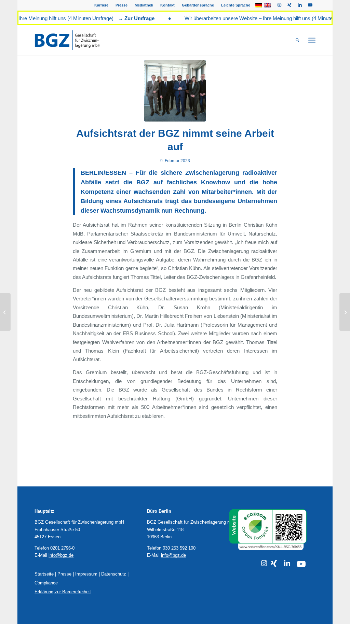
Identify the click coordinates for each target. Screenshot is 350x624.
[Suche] (297, 40)
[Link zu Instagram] (279, 5)
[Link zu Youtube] (310, 5)
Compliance (46, 582)
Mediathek (144, 5)
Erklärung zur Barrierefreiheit (63, 591)
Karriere (101, 5)
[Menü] (311, 40)
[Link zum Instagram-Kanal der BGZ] (264, 563)
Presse (121, 5)
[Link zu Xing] (290, 5)
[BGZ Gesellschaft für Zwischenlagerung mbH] (76, 40)
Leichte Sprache (235, 5)
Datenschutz (113, 574)
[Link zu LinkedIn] (300, 5)
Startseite (44, 574)
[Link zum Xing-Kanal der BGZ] (274, 563)
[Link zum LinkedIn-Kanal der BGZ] (287, 563)
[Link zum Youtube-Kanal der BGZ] (301, 564)
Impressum (86, 574)
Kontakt (167, 5)
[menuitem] (101, 5)
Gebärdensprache (198, 5)
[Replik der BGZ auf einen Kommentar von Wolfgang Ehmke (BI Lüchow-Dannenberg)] (344, 312)
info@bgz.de (61, 555)
